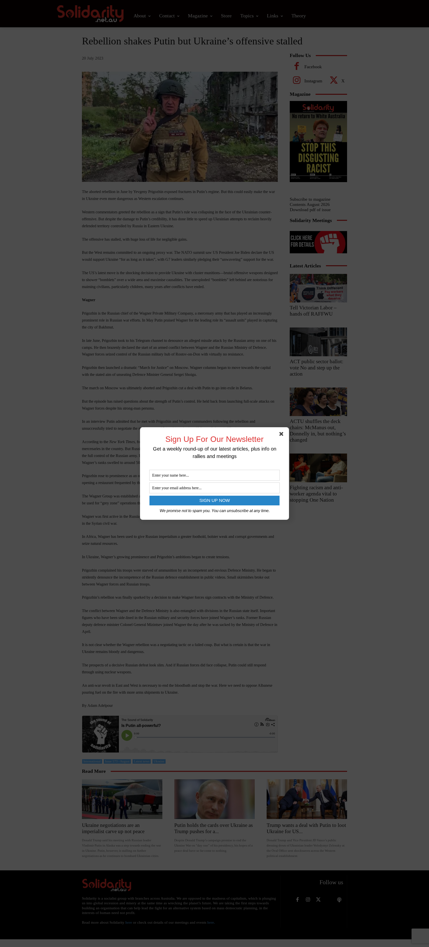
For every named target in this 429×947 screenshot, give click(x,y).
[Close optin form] (282, 435)
